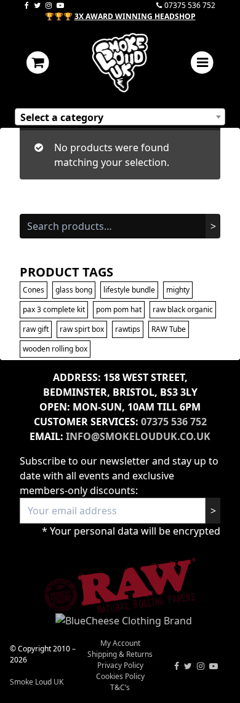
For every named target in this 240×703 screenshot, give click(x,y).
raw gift (36, 329)
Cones (33, 290)
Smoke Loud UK (36, 682)
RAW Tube (168, 329)
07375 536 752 (189, 5)
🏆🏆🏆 (120, 16)
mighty (178, 290)
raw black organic (183, 309)
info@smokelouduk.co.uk (138, 436)
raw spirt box (82, 329)
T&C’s (120, 687)
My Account (120, 643)
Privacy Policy (120, 665)
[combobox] (120, 116)
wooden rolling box (55, 349)
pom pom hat (119, 309)
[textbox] (120, 117)
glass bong (73, 290)
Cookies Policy (120, 676)
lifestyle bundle (129, 290)
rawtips (127, 329)
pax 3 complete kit (54, 309)
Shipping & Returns (120, 654)
